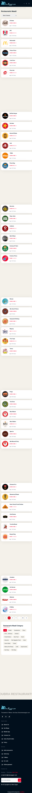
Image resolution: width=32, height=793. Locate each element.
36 (22, 618)
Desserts (7, 640)
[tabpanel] (16, 316)
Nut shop (7, 650)
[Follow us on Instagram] (6, 716)
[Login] (26, 3)
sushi (22, 636)
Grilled (9, 630)
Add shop (6, 754)
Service (3, 746)
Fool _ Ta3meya (8, 633)
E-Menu (6, 757)
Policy (5, 742)
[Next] (26, 617)
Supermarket (24, 646)
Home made (7, 643)
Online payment (8, 764)
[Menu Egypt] (8, 3)
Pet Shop (14, 650)
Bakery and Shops (9, 646)
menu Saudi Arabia (9, 739)
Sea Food (16, 636)
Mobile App (7, 731)
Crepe (14, 643)
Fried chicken (8, 636)
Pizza (24, 630)
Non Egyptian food (16, 640)
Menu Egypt (15, 784)
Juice (24, 640)
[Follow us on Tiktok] (9, 716)
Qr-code (6, 761)
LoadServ (22, 792)
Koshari (16, 633)
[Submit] (20, 780)
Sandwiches (17, 630)
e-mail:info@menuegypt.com (9, 775)
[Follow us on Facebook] (2, 716)
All (5, 630)
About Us (6, 724)
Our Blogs (6, 728)
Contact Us (7, 735)
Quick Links (4, 721)
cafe (17, 646)
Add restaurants (8, 750)
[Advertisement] (16, 673)
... (19, 618)
